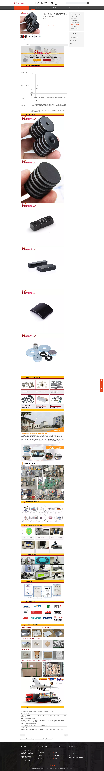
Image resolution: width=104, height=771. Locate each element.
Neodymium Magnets (75, 24)
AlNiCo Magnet (74, 16)
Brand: (37, 42)
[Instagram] (75, 751)
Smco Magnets (74, 26)
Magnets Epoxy (49, 738)
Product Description (25, 44)
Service (40, 7)
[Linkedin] (72, 751)
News (70, 7)
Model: (22, 42)
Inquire (49, 22)
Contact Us (77, 7)
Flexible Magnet (74, 20)
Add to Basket (50, 25)
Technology (47, 7)
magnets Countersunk (39, 738)
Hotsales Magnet (74, 28)
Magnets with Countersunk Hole (27, 738)
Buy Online (55, 7)
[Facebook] (70, 751)
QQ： (71, 40)
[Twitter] (74, 751)
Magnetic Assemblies (75, 22)
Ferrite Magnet (74, 18)
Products (33, 7)
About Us (63, 7)
